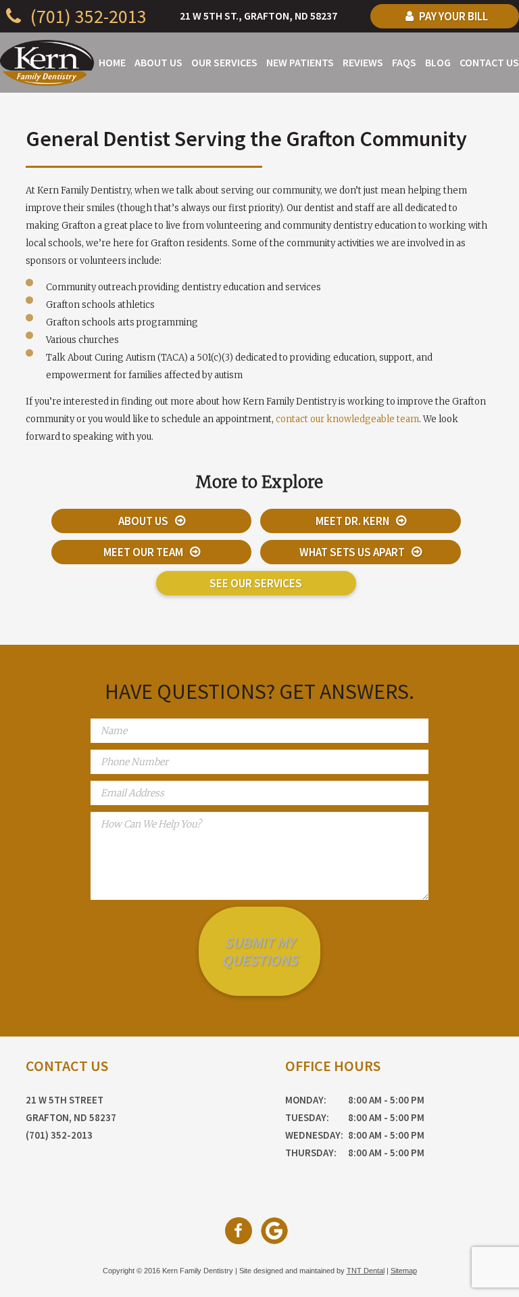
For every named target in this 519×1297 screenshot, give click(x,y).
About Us (158, 62)
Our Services (224, 62)
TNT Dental (366, 1271)
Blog (438, 62)
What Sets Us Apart (352, 552)
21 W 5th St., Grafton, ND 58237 (258, 15)
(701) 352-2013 (86, 16)
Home (112, 62)
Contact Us (489, 62)
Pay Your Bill (452, 16)
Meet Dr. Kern (352, 521)
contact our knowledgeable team (347, 419)
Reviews (363, 62)
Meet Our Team (143, 552)
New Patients (300, 62)
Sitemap (404, 1271)
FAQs (404, 62)
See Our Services (255, 583)
